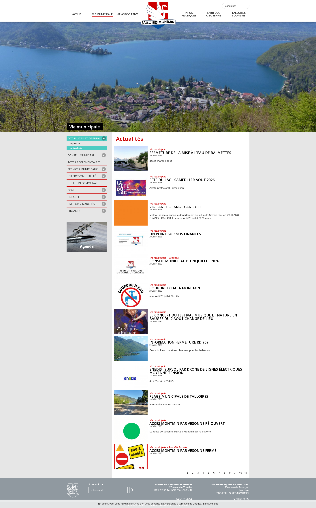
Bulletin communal (82, 183)
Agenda (75, 143)
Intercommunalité (82, 176)
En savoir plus (210, 503)
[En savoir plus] (181, 158)
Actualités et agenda (84, 138)
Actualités (76, 148)
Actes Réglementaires (84, 162)
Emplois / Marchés (81, 204)
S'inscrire (132, 490)
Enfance (74, 197)
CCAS (71, 190)
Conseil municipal (81, 155)
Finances (74, 211)
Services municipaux (83, 169)
